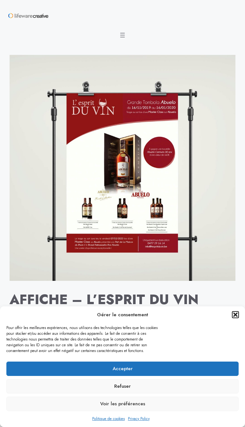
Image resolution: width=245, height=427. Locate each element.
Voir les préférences (122, 403)
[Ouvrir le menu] (122, 35)
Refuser (122, 386)
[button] (235, 314)
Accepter (123, 368)
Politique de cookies (108, 419)
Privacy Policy (139, 419)
